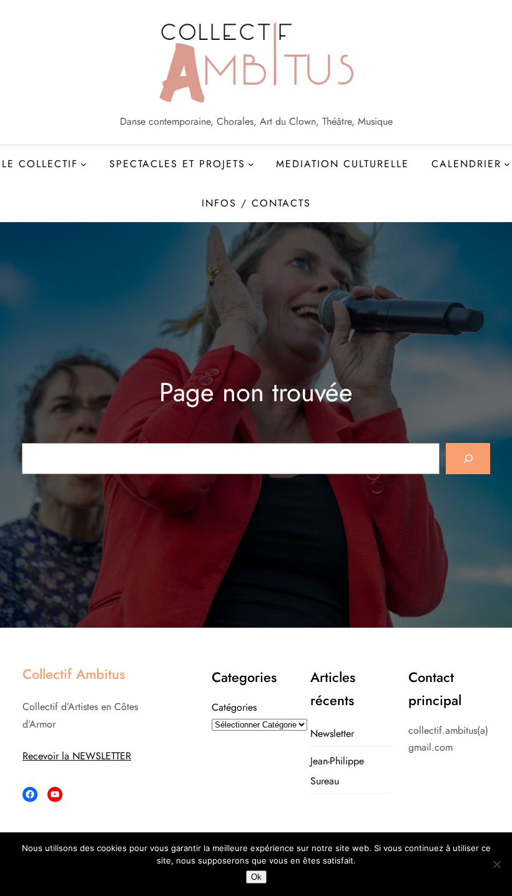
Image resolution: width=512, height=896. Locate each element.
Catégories (234, 707)
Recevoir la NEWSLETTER (76, 756)
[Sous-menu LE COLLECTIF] (84, 164)
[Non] (496, 864)
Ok (256, 877)
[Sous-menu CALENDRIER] (507, 164)
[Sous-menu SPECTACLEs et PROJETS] (251, 164)
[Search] (468, 458)
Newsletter (332, 733)
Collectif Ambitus (73, 674)
